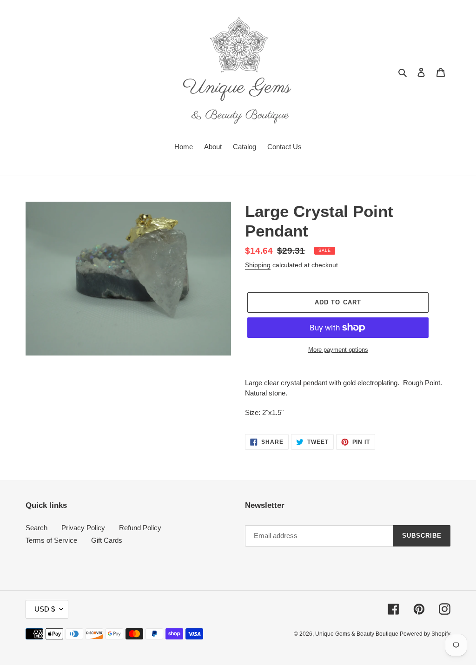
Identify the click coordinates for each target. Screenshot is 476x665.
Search (36, 528)
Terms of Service (51, 540)
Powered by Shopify (425, 634)
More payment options (338, 349)
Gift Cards (106, 540)
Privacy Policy (83, 528)
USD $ (44, 609)
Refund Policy (140, 528)
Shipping (258, 265)
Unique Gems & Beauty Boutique (357, 634)
